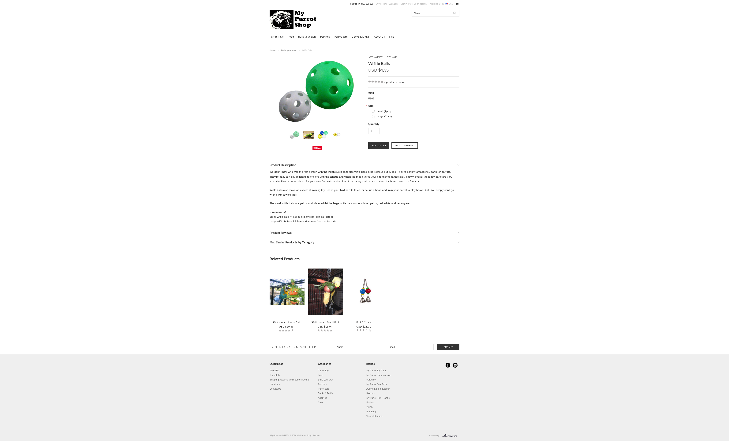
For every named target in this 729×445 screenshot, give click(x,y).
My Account (381, 4)
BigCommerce (450, 436)
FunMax (370, 402)
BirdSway (371, 411)
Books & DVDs (360, 36)
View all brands (374, 416)
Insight (369, 407)
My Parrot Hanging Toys (378, 375)
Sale (391, 36)
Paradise (371, 379)
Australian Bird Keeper (378, 389)
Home (272, 50)
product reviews (394, 81)
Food (291, 36)
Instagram (455, 365)
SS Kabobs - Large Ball (286, 322)
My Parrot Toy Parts (376, 370)
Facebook (448, 365)
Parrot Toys (277, 36)
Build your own (307, 36)
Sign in (404, 4)
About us (379, 36)
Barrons (370, 393)
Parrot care (341, 36)
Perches (325, 36)
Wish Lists (393, 4)
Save (318, 147)
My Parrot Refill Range (378, 398)
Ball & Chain (363, 322)
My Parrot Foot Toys (376, 384)
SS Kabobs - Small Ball (325, 322)
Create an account (418, 4)
